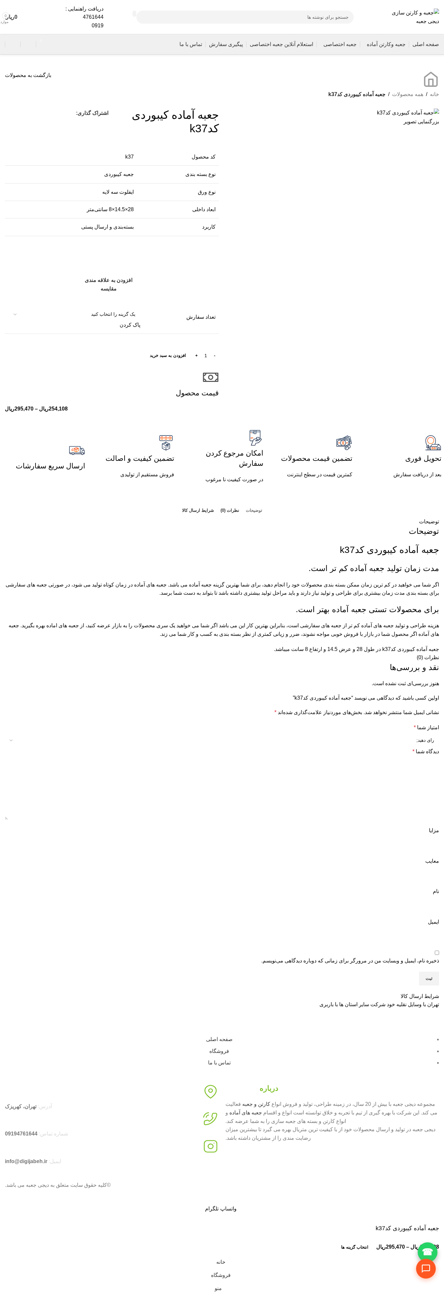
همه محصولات (407, 94)
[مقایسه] (326, 1247)
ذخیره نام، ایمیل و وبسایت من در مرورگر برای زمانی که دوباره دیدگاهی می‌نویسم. (350, 960)
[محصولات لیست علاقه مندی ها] (28, 44)
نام (436, 891)
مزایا (434, 830)
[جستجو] (134, 14)
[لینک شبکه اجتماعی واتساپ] (22, 113)
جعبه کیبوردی (119, 174)
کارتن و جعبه (256, 1104)
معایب (432, 861)
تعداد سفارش (201, 317)
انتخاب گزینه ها (354, 1247)
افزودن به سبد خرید (168, 355)
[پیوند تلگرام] (10, 113)
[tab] (254, 510)
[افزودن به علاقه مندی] (310, 1247)
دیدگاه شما (425, 751)
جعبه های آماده (245, 1112)
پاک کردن (130, 325)
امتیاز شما (426, 727)
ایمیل (433, 922)
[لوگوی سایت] (412, 16)
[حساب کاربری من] (12, 44)
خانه (434, 94)
